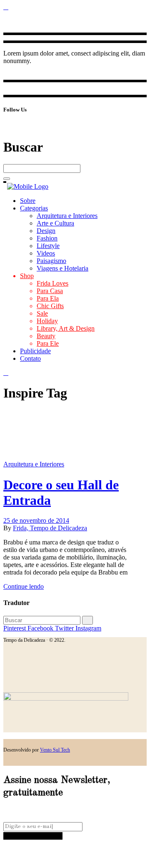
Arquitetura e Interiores (33, 464)
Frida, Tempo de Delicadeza (50, 528)
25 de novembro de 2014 (36, 520)
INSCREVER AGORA (33, 835)
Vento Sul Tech (55, 750)
